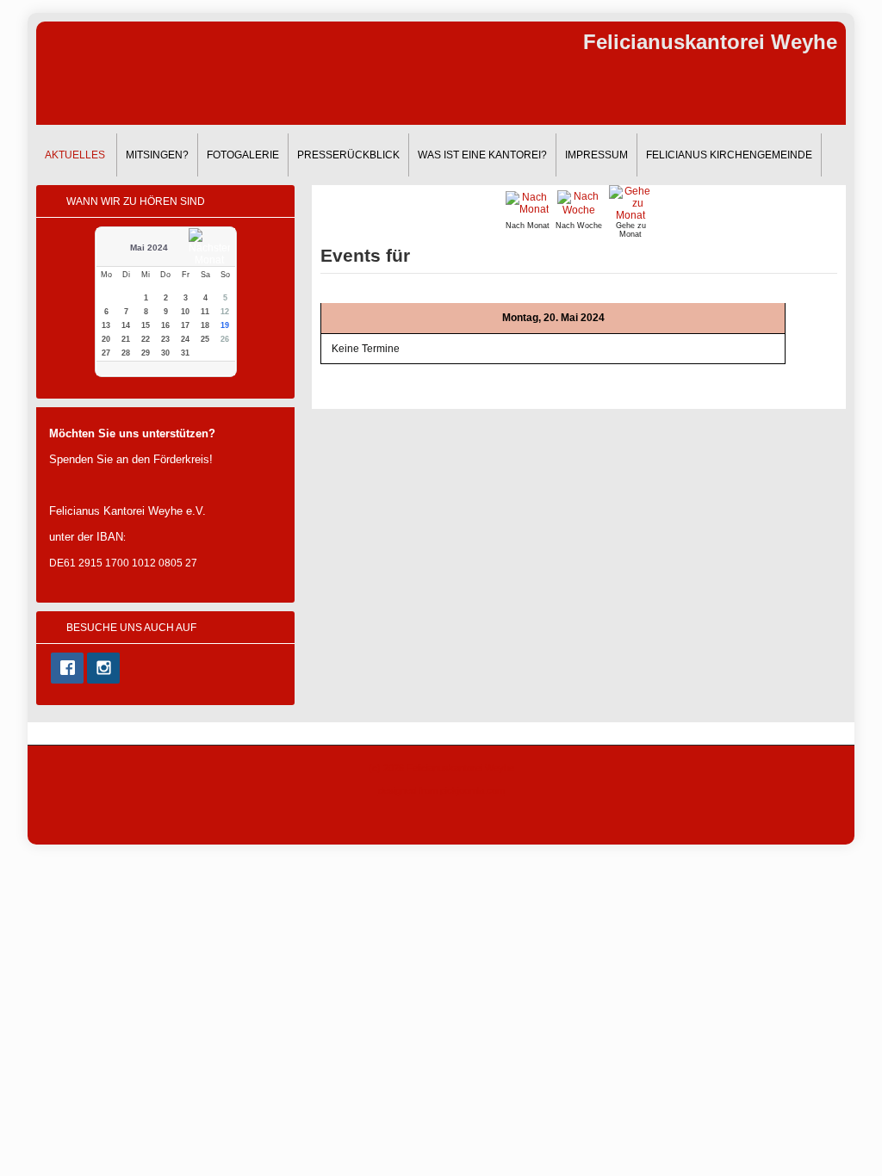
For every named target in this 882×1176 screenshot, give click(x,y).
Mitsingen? (157, 155)
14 (125, 325)
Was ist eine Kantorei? (482, 155)
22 (145, 339)
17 (185, 325)
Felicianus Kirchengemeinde (729, 155)
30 (165, 353)
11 (205, 311)
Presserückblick (348, 155)
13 (106, 325)
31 (185, 353)
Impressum (596, 155)
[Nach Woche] (578, 202)
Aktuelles (75, 155)
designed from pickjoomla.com (441, 790)
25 (205, 339)
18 (205, 325)
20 (106, 339)
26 (224, 339)
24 (185, 339)
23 (165, 339)
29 (145, 353)
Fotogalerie (243, 155)
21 (125, 339)
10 (185, 311)
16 (165, 325)
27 (106, 353)
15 (145, 325)
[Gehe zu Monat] (630, 202)
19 (224, 325)
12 (224, 311)
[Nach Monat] (527, 202)
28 (125, 353)
